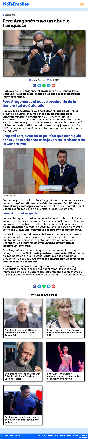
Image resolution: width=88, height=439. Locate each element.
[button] (82, 4)
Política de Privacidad (58, 435)
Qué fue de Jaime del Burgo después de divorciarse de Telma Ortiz (20, 333)
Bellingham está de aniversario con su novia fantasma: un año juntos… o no (22, 420)
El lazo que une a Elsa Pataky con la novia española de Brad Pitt (64, 333)
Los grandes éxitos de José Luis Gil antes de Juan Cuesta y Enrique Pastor (22, 376)
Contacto (82, 437)
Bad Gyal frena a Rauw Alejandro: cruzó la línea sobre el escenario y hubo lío (64, 376)
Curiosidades (11, 15)
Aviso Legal (43, 435)
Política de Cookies (77, 435)
